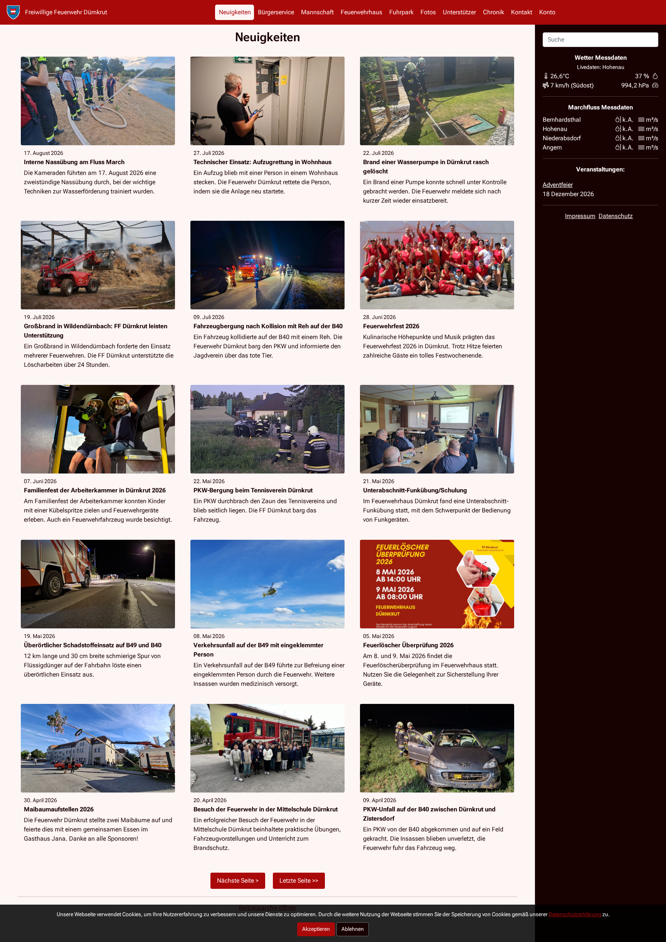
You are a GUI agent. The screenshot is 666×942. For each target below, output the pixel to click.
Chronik (493, 12)
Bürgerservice (276, 12)
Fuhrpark (401, 12)
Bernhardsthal (562, 119)
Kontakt (521, 12)
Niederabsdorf (562, 138)
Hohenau (555, 129)
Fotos (428, 12)
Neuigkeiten (235, 12)
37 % (642, 76)
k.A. (628, 119)
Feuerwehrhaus (361, 12)
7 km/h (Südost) (572, 85)
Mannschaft (317, 12)
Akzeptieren (316, 929)
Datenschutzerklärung (575, 914)
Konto (547, 12)
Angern (552, 147)
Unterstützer (459, 12)
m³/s (652, 119)
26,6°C (559, 76)
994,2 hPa (635, 85)
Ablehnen (352, 929)
